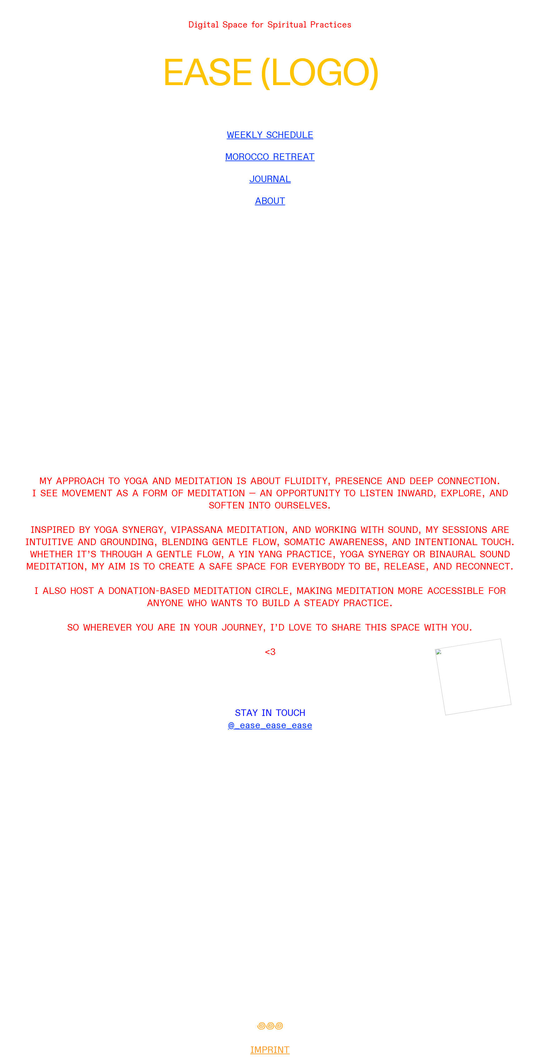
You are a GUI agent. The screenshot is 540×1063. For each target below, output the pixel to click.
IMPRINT (270, 1050)
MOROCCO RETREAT (270, 157)
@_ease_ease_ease (270, 725)
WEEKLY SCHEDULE (270, 135)
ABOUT (270, 201)
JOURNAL (270, 179)
